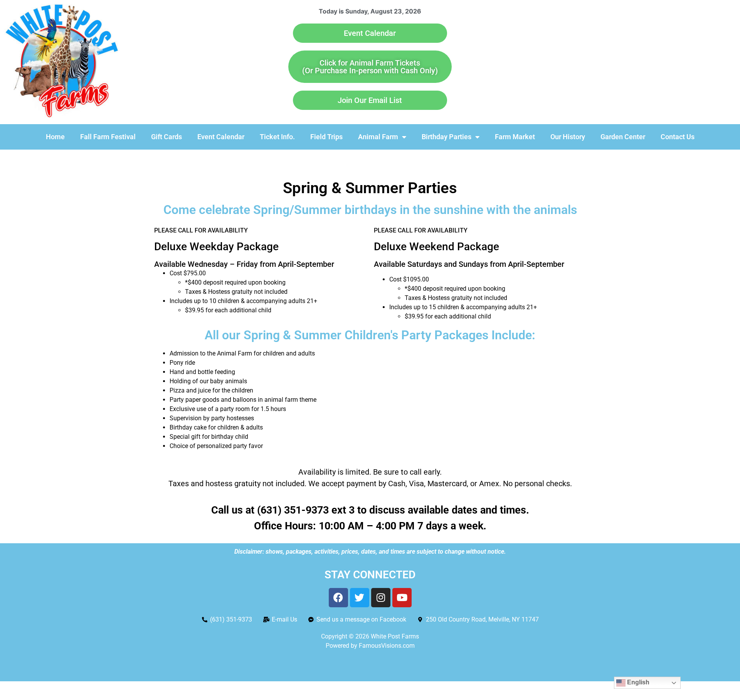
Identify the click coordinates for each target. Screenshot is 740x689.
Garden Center (622, 137)
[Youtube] (402, 597)
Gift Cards (166, 137)
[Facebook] (338, 597)
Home (55, 137)
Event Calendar (220, 137)
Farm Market (515, 137)
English (637, 682)
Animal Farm (378, 137)
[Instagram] (380, 597)
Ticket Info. (277, 137)
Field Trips (326, 137)
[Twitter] (359, 597)
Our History (567, 137)
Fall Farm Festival (108, 137)
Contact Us (678, 137)
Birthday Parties (446, 137)
